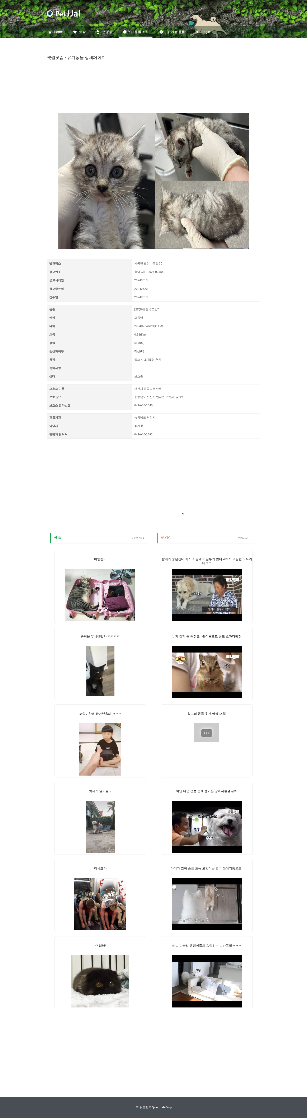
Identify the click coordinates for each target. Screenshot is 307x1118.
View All (137, 538)
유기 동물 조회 (138, 32)
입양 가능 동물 (174, 32)
